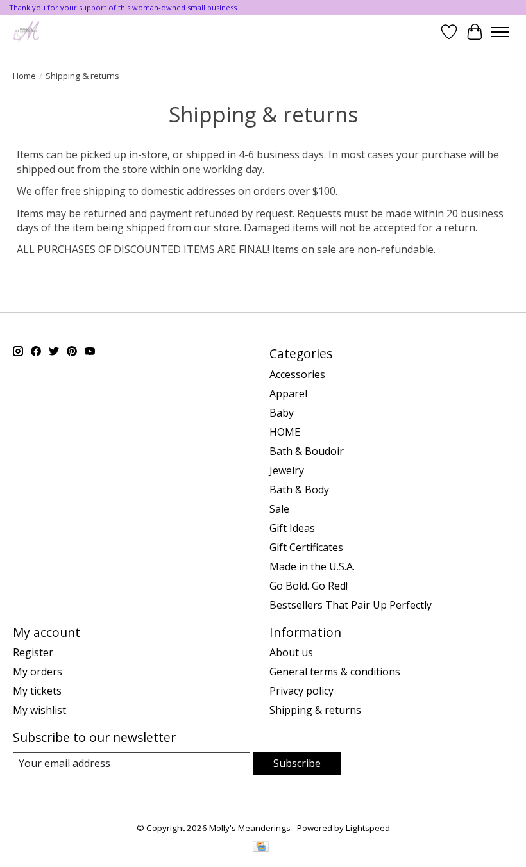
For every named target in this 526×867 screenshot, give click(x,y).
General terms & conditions (334, 672)
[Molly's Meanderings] (26, 32)
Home (24, 75)
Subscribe (297, 763)
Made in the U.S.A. (312, 566)
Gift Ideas (292, 528)
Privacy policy (301, 691)
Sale (279, 509)
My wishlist (39, 710)
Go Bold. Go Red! (308, 586)
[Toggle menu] (500, 32)
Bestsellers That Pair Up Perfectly (350, 605)
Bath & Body (299, 490)
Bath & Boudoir (306, 451)
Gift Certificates (306, 547)
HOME (284, 432)
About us (291, 652)
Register (33, 652)
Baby (281, 413)
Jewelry (286, 470)
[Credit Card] (261, 847)
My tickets (37, 691)
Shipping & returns (315, 710)
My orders (37, 672)
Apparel (288, 393)
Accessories (297, 374)
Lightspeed (368, 828)
